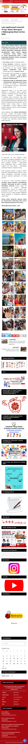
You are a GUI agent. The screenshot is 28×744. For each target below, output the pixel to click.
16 (3, 661)
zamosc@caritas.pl (17, 697)
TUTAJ (14, 87)
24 (6, 663)
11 (10, 658)
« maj (2, 668)
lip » (6, 668)
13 (17, 658)
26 (14, 663)
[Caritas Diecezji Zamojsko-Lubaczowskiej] (14, 2)
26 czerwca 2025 (6, 38)
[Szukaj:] (14, 643)
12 (14, 658)
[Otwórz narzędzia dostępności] (25, 740)
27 (17, 663)
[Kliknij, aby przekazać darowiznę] (14, 365)
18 (10, 661)
